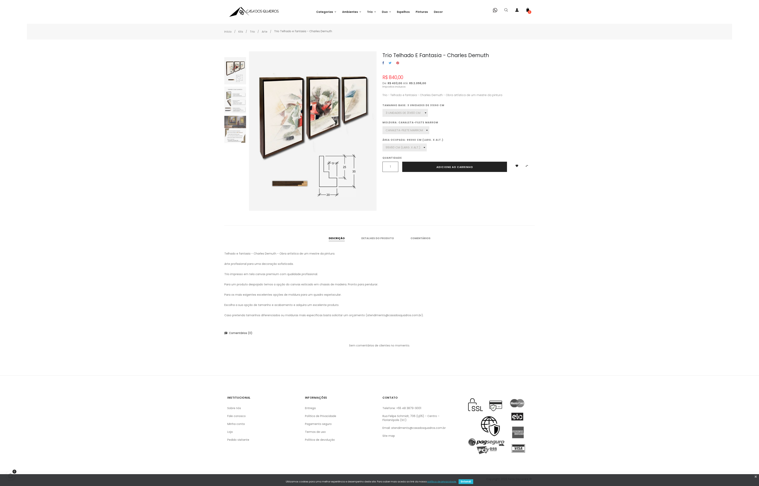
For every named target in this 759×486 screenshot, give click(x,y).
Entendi (466, 481)
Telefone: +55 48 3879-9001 (401, 408)
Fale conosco (236, 416)
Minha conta (236, 424)
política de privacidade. (442, 481)
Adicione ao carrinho (454, 167)
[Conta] (517, 10)
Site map (388, 436)
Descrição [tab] (337, 238)
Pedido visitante (238, 440)
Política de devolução (320, 440)
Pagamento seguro (318, 424)
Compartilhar (383, 63)
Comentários (420, 238)
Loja (230, 432)
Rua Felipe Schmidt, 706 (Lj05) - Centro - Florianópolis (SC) (410, 418)
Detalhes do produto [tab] (377, 238)
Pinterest (397, 63)
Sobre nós (234, 408)
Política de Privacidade (320, 416)
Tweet (390, 63)
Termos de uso (315, 432)
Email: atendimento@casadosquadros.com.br (414, 428)
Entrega (310, 408)
